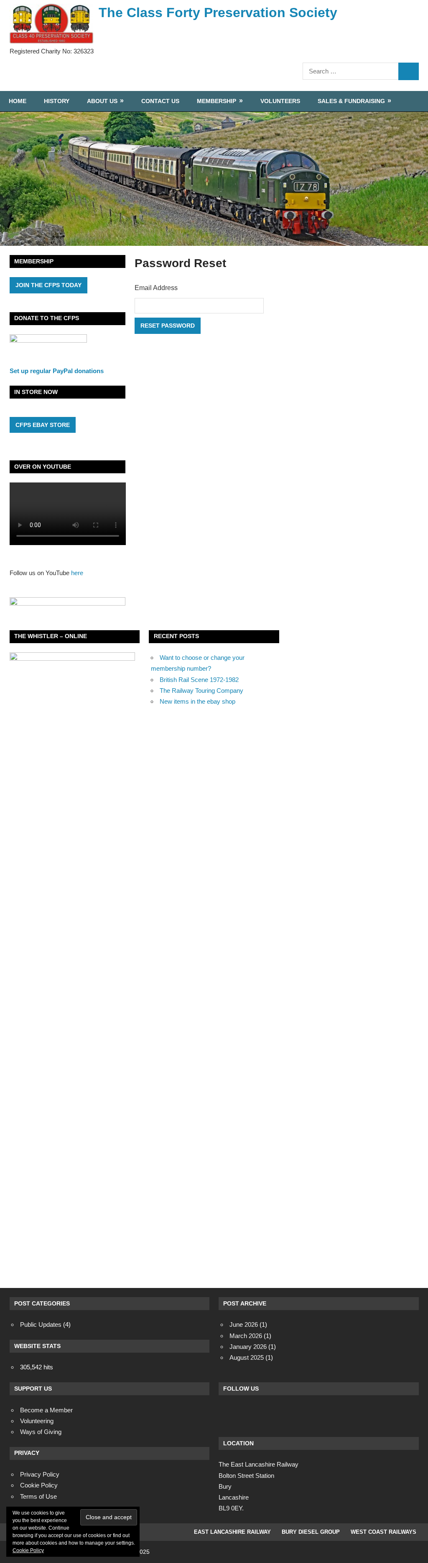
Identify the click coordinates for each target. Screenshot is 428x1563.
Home (17, 101)
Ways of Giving (40, 1431)
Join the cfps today (48, 285)
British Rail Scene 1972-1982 (199, 679)
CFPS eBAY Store (42, 425)
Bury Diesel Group (311, 1532)
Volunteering (37, 1420)
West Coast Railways (383, 1532)
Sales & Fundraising (351, 101)
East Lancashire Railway (232, 1532)
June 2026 (243, 1324)
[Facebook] (228, 1414)
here (77, 572)
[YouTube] (296, 1414)
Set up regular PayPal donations (57, 370)
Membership (216, 101)
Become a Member (46, 1410)
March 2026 (245, 1335)
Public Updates (40, 1324)
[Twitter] (250, 1414)
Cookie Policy (28, 1550)
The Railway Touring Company (201, 690)
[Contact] (273, 1414)
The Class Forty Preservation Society (218, 12)
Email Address (156, 287)
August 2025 (246, 1357)
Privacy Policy (39, 1474)
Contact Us (160, 101)
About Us (102, 101)
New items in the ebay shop (197, 701)
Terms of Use (38, 1496)
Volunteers (280, 101)
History (56, 101)
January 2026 (248, 1346)
